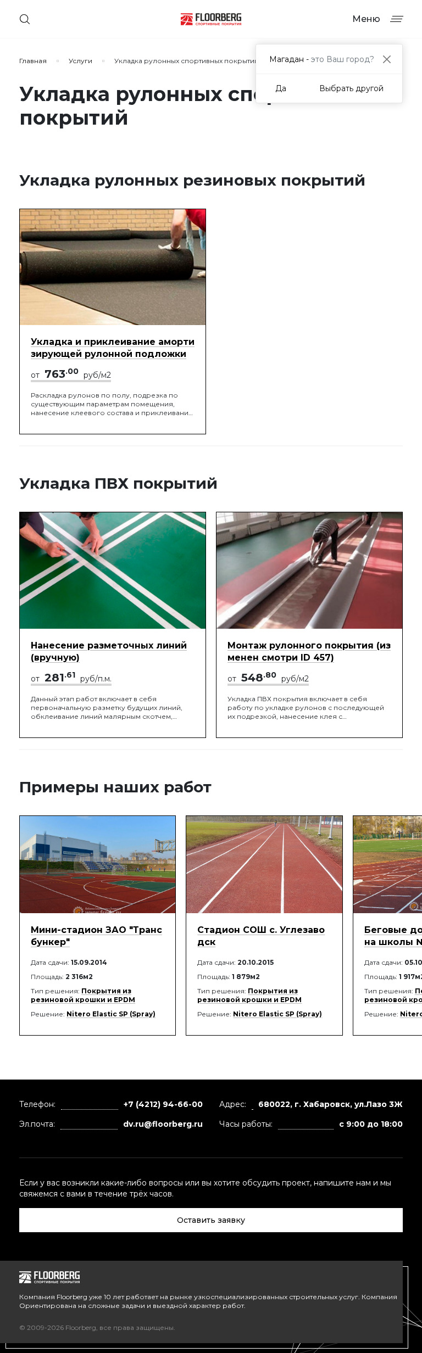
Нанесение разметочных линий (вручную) (109, 651)
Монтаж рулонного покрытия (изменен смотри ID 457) (309, 651)
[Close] (386, 59)
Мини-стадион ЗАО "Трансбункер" (96, 936)
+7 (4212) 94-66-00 (163, 1104)
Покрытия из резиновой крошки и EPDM (83, 995)
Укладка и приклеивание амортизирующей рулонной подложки (113, 348)
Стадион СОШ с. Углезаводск (261, 936)
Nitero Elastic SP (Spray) (111, 1014)
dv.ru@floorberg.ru (163, 1124)
